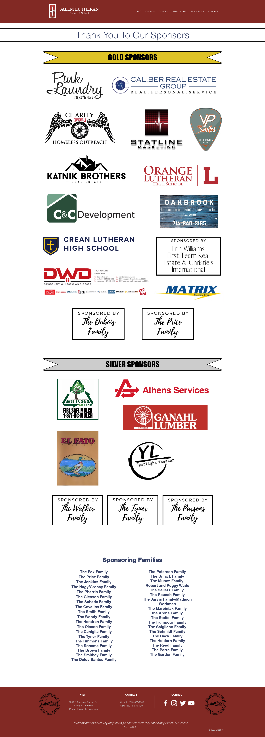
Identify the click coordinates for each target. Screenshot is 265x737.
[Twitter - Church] (183, 703)
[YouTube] (191, 703)
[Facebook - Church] (165, 703)
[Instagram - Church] (174, 703)
